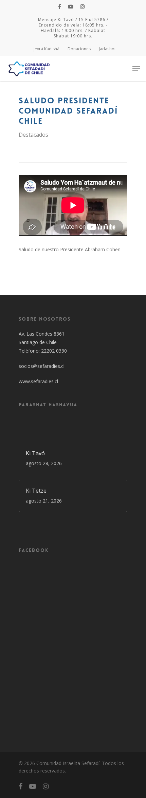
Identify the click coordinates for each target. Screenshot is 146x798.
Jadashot (107, 49)
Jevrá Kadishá (46, 49)
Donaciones (79, 49)
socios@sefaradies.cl (42, 366)
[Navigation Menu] (136, 68)
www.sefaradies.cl (38, 381)
